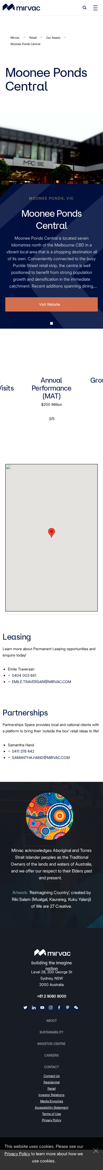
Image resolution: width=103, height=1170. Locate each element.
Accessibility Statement (51, 1107)
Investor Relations (51, 1095)
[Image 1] (21, 7)
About (51, 1020)
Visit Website (49, 304)
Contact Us (52, 1076)
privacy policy (17, 1153)
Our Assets (53, 38)
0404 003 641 (24, 675)
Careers (51, 1055)
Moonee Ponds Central (25, 44)
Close (94, 1150)
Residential (52, 1082)
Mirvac (15, 38)
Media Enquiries (51, 1101)
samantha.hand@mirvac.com (41, 757)
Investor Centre (51, 1043)
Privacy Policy (51, 1120)
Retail (32, 38)
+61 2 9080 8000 (51, 996)
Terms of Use (51, 1114)
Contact (51, 1067)
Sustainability (51, 1032)
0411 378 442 (23, 751)
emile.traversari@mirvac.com (41, 681)
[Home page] (52, 952)
